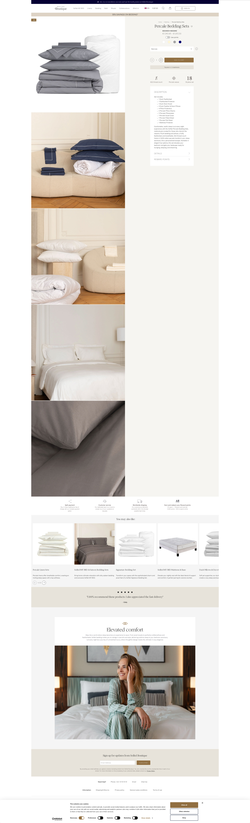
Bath (106, 8)
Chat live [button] (144, 782)
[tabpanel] (172, 123)
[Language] (146, 8)
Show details (145, 818)
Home (160, 22)
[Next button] (44, 583)
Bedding (98, 8)
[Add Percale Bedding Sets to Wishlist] (192, 26)
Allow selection (184, 811)
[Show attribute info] (197, 48)
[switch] (100, 818)
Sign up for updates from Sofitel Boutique (125, 755)
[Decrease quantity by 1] (152, 60)
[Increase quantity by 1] (161, 60)
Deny (184, 818)
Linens (89, 8)
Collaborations (124, 8)
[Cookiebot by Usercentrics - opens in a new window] (57, 819)
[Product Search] (163, 8)
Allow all (184, 805)
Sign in (187, 8)
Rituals (113, 8)
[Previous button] (35, 583)
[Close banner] (202, 803)
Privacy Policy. (151, 771)
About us (136, 8)
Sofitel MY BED (78, 8)
